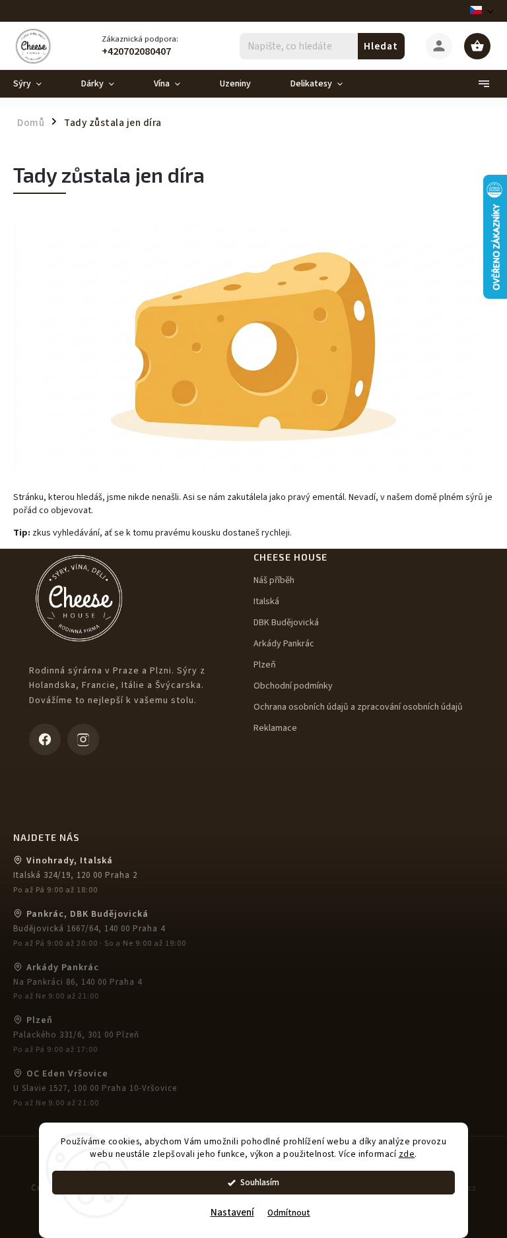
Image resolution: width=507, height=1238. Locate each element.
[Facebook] (45, 739)
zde (407, 1154)
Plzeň (265, 664)
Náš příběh (274, 580)
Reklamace (275, 728)
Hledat (381, 46)
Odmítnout (288, 1212)
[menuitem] (37, 84)
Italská (266, 601)
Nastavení (232, 1213)
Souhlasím (259, 1182)
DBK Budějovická (286, 622)
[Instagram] (83, 739)
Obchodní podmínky (293, 686)
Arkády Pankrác (284, 643)
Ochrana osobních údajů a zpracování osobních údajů (358, 707)
